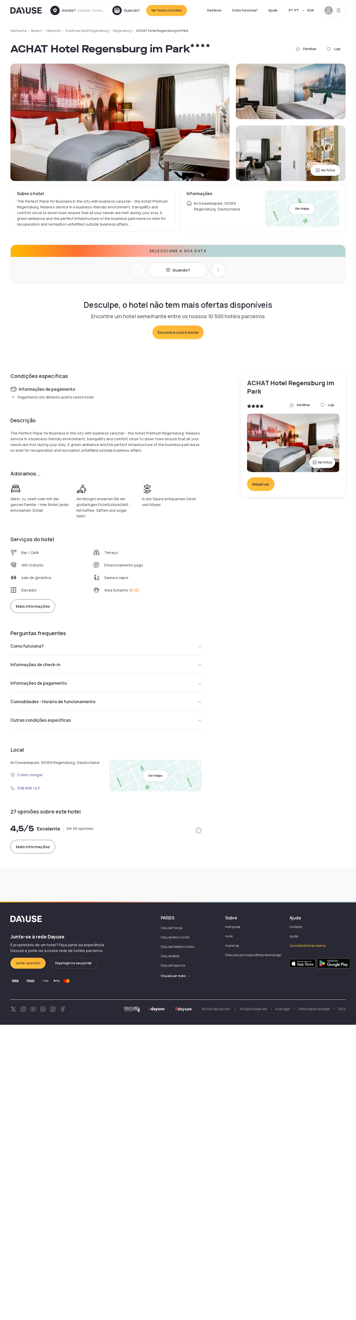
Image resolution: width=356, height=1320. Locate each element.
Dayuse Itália (170, 956)
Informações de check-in (35, 664)
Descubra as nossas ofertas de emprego (253, 955)
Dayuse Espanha (173, 965)
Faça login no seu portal (73, 963)
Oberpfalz (53, 30)
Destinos (214, 10)
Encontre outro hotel (178, 332)
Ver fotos (328, 170)
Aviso (229, 936)
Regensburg (122, 30)
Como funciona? (245, 10)
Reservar (260, 484)
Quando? (181, 270)
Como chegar (30, 774)
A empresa (232, 927)
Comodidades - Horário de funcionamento (52, 701)
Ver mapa (302, 208)
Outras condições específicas (40, 720)
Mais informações (33, 606)
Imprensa (232, 945)
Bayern (36, 30)
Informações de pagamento (38, 683)
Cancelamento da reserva (308, 945)
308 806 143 (28, 788)
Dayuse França (171, 928)
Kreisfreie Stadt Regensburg (87, 30)
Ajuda (272, 10)
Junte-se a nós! (28, 963)
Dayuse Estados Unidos (177, 946)
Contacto (296, 927)
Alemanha (18, 30)
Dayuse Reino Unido (175, 937)
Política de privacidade (314, 1009)
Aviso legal (282, 1009)
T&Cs (342, 1009)
